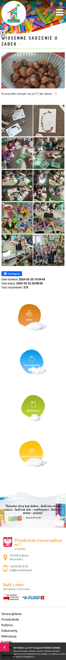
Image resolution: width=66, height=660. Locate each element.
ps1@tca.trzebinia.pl (60, 4)
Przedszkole (10, 619)
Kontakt (6, 642)
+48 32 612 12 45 (53, 4)
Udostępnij (14, 273)
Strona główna (11, 614)
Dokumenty (9, 631)
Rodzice (7, 625)
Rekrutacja (8, 636)
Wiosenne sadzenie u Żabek (29, 41)
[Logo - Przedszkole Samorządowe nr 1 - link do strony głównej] (13, 13)
